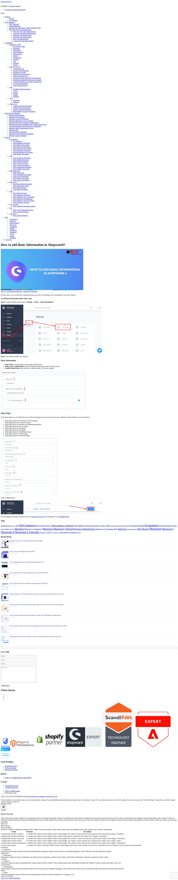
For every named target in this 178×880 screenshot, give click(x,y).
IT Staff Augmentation (20, 84)
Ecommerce (13, 219)
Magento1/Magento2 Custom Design (21, 121)
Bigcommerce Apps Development (24, 111)
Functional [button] (4, 847)
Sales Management (132, 529)
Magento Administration (84, 529)
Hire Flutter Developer (20, 189)
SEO (139, 529)
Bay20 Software (6, 2)
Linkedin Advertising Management (24, 33)
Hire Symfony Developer (21, 180)
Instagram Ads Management (22, 35)
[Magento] (7, 4)
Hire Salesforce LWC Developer (23, 197)
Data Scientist (13, 204)
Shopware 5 (168, 529)
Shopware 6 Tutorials (30, 291)
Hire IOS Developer (19, 188)
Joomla (15, 95)
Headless (3, 529)
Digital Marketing (15, 26)
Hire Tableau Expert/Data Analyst (24, 206)
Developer (125, 526)
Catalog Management (92, 526)
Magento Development (12, 113)
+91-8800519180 (63, 517)
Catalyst (102, 526)
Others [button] (3, 870)
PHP (104, 529)
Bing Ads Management (20, 39)
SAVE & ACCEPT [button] (7, 876)
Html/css (8, 529)
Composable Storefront (115, 526)
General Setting (165, 526)
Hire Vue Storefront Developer (23, 210)
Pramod (12, 291)
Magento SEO (13, 130)
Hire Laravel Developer (21, 176)
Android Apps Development (22, 106)
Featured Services (15, 67)
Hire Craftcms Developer (21, 165)
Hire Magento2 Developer (21, 143)
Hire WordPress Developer (22, 158)
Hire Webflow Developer (21, 169)
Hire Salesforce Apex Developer (23, 201)
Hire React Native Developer (22, 184)
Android (13, 526)
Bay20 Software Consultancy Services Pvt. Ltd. (41, 796)
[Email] (5, 4)
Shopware (16, 48)
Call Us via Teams (7, 878)
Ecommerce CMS (15, 45)
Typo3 (15, 91)
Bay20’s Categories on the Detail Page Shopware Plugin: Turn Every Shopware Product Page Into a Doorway (37, 594)
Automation (13, 214)
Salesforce (16, 100)
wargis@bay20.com (11, 787)
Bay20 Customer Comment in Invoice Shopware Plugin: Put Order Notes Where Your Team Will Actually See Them (38, 626)
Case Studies (13, 20)
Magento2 (48, 528)
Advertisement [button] (5, 865)
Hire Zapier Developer (20, 215)
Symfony (16, 59)
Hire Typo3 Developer (20, 163)
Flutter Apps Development (21, 108)
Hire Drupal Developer (20, 162)
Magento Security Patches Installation (21, 134)
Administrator (6, 526)
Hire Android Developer (21, 186)
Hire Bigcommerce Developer (23, 152)
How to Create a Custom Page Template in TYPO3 (22, 551)
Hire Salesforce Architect (21, 202)
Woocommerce (64, 532)
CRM (11, 98)
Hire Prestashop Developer (22, 150)
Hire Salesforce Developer (21, 195)
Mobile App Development (21, 74)
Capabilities (9, 43)
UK (45, 532)
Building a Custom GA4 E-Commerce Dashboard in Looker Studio (26, 541)
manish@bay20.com (38, 517)
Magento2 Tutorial (63, 528)
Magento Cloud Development (18, 119)
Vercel (52, 532)
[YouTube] (17, 4)
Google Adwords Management (23, 41)
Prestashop (13, 227)
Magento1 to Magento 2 (33, 529)
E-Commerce (13, 139)
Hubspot (16, 102)
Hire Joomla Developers (21, 160)
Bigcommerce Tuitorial (62, 525)
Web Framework (14, 171)
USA (49, 532)
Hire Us (7, 137)
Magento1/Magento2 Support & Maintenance (24, 123)
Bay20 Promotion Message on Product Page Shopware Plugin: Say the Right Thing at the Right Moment (35, 615)
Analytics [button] (4, 859)
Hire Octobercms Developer (22, 167)
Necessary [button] (4, 824)
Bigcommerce (17, 54)
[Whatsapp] (2, 4)
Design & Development (21, 71)
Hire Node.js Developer (21, 178)
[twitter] (13, 4)
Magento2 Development (17, 117)
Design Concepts (10, 768)
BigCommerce (14, 223)
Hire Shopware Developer (21, 147)
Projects (7, 17)
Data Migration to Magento (18, 132)
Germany (174, 526)
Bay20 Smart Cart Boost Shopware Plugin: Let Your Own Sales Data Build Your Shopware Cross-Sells (35, 636)
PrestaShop (16, 50)
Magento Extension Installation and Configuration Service (28, 124)
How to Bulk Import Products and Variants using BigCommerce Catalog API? (29, 583)
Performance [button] (5, 853)
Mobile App (13, 104)
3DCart (15, 65)
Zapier (11, 236)
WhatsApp (16, 878)
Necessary (6, 826)
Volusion (16, 63)
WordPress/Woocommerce (21, 89)
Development (134, 526)
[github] (15, 4)
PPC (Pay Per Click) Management (20, 30)
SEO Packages (10, 22)
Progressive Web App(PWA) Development (27, 78)
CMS (11, 87)
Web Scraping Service (20, 76)
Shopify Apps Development (22, 110)
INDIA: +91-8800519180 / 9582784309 (18, 778)
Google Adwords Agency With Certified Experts (25, 28)
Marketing (99, 529)
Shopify (15, 56)
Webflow (16, 97)
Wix (14, 61)
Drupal (15, 93)
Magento (12, 221)
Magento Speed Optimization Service (21, 128)
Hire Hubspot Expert (20, 193)
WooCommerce (18, 52)
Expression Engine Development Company (27, 80)
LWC (12, 529)
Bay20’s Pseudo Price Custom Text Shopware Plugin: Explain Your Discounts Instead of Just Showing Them (36, 604)
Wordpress (13, 230)
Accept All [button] (15, 802)
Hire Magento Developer (21, 145)
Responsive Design (19, 72)
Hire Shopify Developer (21, 154)
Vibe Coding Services (20, 85)
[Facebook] (9, 4)
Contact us (8, 240)
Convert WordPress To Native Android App (27, 82)
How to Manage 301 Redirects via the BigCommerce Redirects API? (26, 562)
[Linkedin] (11, 4)
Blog (6, 217)
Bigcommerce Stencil (44, 526)
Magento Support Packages (18, 136)
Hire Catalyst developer (21, 212)
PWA (11, 208)
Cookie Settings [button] (6, 802)
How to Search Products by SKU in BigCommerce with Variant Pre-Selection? (29, 572)
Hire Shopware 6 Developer (22, 149)
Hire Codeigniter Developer (22, 175)
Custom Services (18, 69)
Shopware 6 (7, 532)
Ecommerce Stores (11, 766)
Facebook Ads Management (22, 37)
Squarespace (17, 58)
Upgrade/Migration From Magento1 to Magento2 (25, 126)
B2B (17, 526)
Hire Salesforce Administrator (22, 199)
